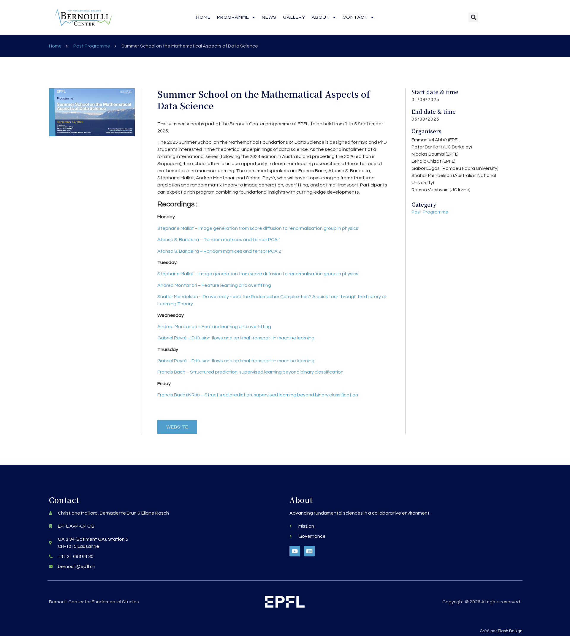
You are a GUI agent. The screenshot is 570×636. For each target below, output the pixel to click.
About (321, 17)
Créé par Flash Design (501, 631)
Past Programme (91, 46)
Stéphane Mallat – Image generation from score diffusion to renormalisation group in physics (257, 228)
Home (203, 17)
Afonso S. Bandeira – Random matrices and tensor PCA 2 (219, 251)
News (269, 17)
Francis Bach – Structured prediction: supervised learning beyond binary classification (250, 372)
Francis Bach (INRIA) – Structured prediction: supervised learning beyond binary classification (257, 395)
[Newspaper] (309, 551)
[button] (473, 17)
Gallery (294, 17)
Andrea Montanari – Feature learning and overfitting (214, 285)
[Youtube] (294, 551)
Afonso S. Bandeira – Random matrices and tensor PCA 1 (219, 239)
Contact (355, 17)
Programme (233, 17)
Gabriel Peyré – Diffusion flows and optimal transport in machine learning (235, 338)
